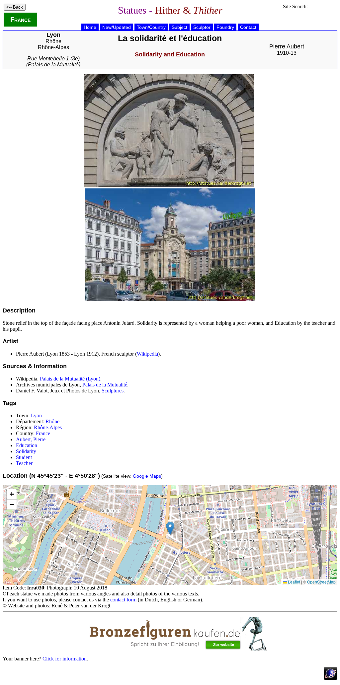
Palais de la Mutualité (104, 384)
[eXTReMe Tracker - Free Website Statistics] (330, 678)
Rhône (53, 41)
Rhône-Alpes (53, 47)
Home (90, 27)
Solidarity (26, 451)
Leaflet (293, 581)
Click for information (64, 658)
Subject (179, 27)
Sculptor (202, 27)
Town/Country (151, 27)
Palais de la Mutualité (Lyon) (70, 378)
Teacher (24, 463)
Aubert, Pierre (30, 439)
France (20, 19)
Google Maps (147, 476)
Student (24, 457)
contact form (123, 599)
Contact (248, 27)
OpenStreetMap (321, 581)
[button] (170, 528)
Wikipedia (147, 354)
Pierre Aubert (286, 46)
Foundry (225, 27)
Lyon (36, 415)
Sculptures (113, 390)
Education (26, 445)
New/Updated (116, 27)
